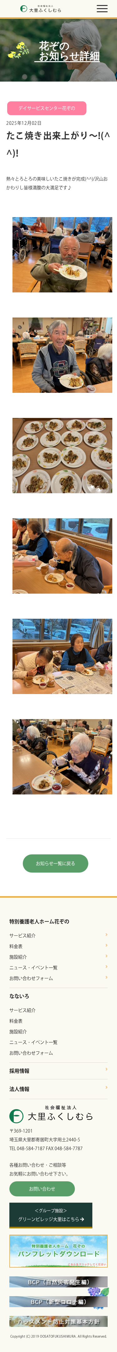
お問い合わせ (42, 1189)
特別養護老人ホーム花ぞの (39, 921)
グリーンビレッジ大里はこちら (49, 1215)
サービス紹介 (22, 935)
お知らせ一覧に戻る (55, 863)
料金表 (15, 946)
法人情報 (19, 1089)
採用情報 (19, 1070)
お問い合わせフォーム (31, 978)
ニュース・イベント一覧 (33, 967)
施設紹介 (18, 957)
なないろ (19, 996)
